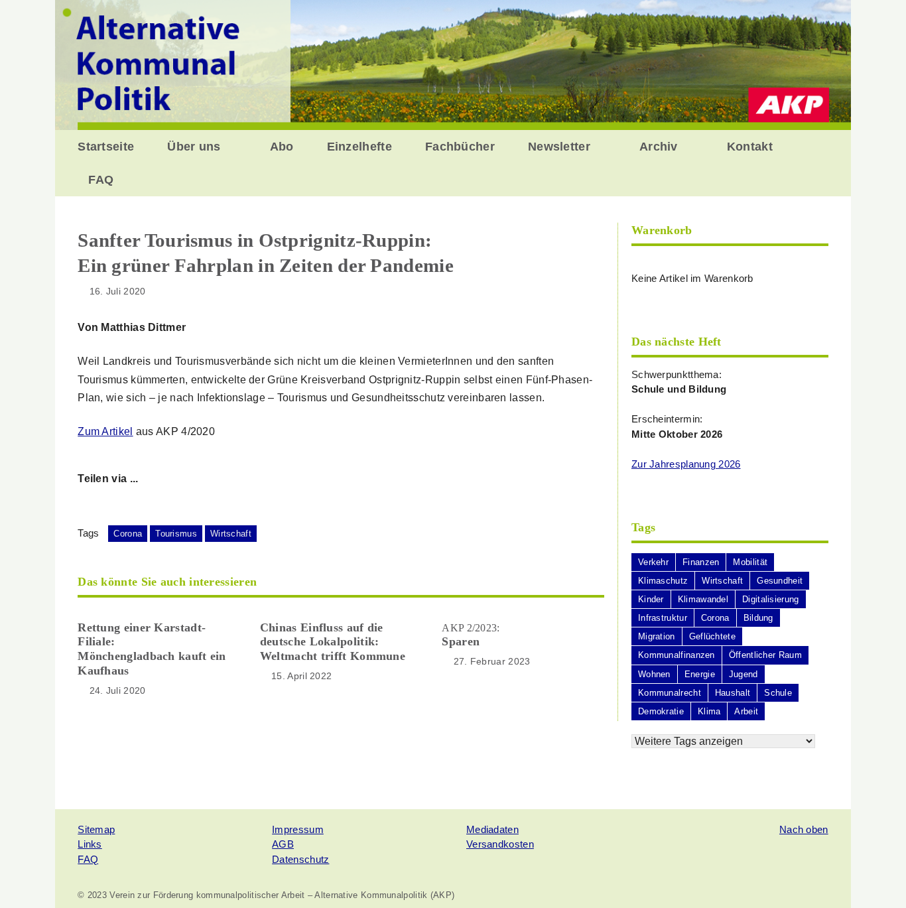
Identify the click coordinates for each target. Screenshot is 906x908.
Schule (778, 693)
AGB (283, 844)
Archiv (658, 146)
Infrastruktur (662, 618)
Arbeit (746, 711)
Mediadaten (492, 829)
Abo (282, 146)
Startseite (106, 146)
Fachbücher (460, 146)
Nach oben (803, 829)
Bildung (758, 618)
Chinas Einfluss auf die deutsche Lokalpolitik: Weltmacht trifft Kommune (332, 642)
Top (874, 876)
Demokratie (661, 711)
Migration (656, 636)
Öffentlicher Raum (765, 655)
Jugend (743, 674)
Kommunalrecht (669, 693)
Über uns (193, 146)
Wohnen (654, 674)
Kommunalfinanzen (676, 655)
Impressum (298, 829)
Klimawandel (703, 599)
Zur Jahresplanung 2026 (686, 464)
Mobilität (750, 562)
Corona (127, 534)
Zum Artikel (105, 431)
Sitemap (96, 829)
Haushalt (732, 693)
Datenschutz (300, 859)
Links (90, 844)
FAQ (100, 179)
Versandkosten (500, 844)
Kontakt (750, 146)
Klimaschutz (663, 581)
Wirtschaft (230, 534)
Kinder (651, 599)
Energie (699, 674)
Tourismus (176, 534)
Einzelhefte (359, 146)
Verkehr (653, 562)
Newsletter (559, 146)
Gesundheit (780, 581)
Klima (709, 711)
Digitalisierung (770, 599)
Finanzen (700, 562)
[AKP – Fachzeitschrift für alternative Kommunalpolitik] (453, 64)
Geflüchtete (712, 636)
